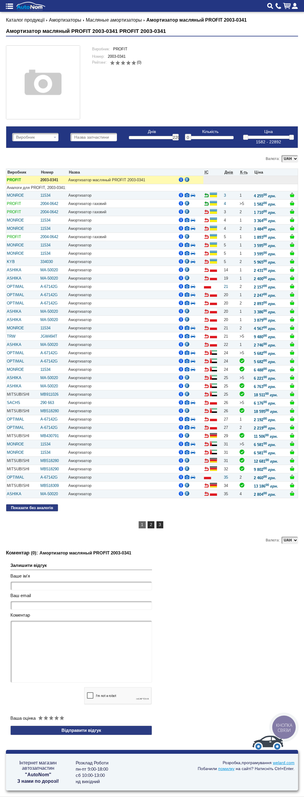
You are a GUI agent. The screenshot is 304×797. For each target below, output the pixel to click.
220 (176, 137)
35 (226, 477)
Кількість (210, 131)
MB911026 (49, 394)
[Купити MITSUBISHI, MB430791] (292, 435)
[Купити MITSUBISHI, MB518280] (292, 410)
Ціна (268, 131)
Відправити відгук (81, 730)
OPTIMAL (15, 286)
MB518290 (49, 469)
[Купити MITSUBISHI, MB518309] (292, 485)
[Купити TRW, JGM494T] (292, 335)
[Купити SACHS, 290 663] (292, 402)
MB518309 (49, 485)
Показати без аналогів (32, 508)
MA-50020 (49, 270)
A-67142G (49, 286)
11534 (45, 195)
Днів (152, 131)
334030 (46, 261)
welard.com (283, 762)
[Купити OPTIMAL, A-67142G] (292, 286)
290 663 (47, 402)
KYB (11, 261)
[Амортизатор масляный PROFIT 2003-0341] (43, 82)
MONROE (15, 195)
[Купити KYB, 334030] (292, 261)
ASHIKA (14, 270)
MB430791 (49, 436)
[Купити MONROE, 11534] (292, 195)
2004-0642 (49, 203)
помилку (226, 768)
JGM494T (48, 336)
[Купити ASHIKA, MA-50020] (292, 269)
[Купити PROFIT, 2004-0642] (292, 203)
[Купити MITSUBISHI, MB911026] (292, 394)
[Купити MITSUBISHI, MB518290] (292, 468)
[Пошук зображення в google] (187, 179)
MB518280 (49, 411)
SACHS (13, 402)
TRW (11, 336)
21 (226, 286)
